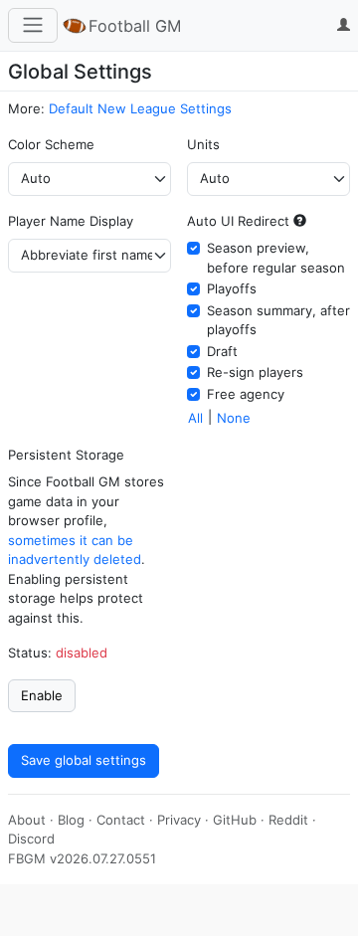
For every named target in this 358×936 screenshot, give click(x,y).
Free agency (245, 394)
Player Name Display (70, 221)
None (234, 418)
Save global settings (83, 760)
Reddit (288, 820)
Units (203, 144)
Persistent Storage (66, 455)
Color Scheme (51, 144)
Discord (31, 838)
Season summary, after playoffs (278, 320)
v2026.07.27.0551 (103, 858)
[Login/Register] (339, 26)
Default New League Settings (140, 108)
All (195, 418)
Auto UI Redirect (238, 221)
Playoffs (232, 288)
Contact (120, 820)
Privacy (179, 820)
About (27, 820)
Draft (222, 351)
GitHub (235, 820)
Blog (71, 820)
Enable (42, 695)
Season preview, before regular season (276, 258)
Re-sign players (255, 372)
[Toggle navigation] (33, 25)
